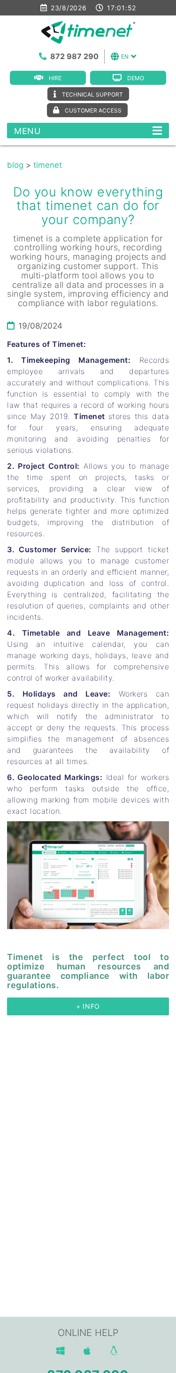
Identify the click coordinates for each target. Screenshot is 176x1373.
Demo (135, 78)
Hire (55, 78)
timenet (47, 165)
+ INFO (88, 1006)
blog (15, 165)
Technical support (92, 94)
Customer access (93, 110)
